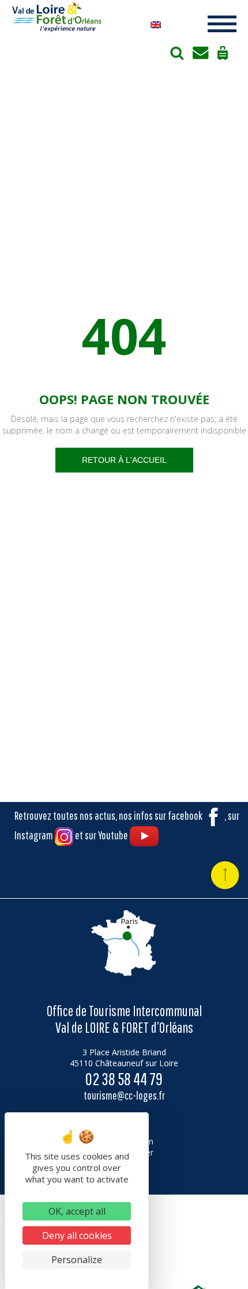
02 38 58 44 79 (124, 1079)
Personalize (76, 1259)
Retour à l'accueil (124, 459)
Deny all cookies (77, 1235)
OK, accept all (77, 1211)
